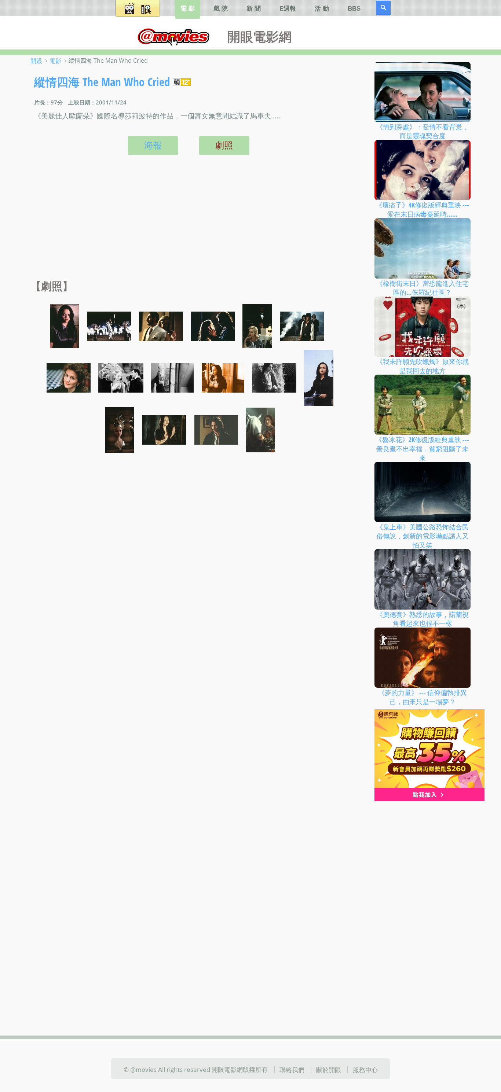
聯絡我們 (291, 1069)
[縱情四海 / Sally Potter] (69, 376)
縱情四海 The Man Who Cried (102, 81)
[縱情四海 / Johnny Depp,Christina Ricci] (213, 325)
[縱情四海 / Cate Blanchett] (257, 325)
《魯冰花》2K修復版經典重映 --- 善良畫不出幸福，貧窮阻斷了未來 (422, 448)
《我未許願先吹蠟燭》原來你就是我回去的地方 (422, 366)
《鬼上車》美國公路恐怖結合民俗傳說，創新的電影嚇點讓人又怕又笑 (422, 535)
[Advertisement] (186, 225)
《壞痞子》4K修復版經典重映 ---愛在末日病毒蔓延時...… (422, 209)
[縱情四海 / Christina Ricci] (64, 325)
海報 (153, 145)
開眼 (36, 61)
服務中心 (365, 1069)
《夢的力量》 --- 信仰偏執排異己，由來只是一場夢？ (422, 697)
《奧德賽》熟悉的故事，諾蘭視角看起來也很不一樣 (422, 619)
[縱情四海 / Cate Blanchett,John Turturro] (120, 376)
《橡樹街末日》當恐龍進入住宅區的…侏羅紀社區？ (422, 288)
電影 (55, 61)
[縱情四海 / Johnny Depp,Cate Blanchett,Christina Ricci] (109, 325)
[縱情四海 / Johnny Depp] (302, 325)
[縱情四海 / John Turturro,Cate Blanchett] (161, 325)
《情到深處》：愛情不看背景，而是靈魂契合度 (422, 131)
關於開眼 (328, 1069)
